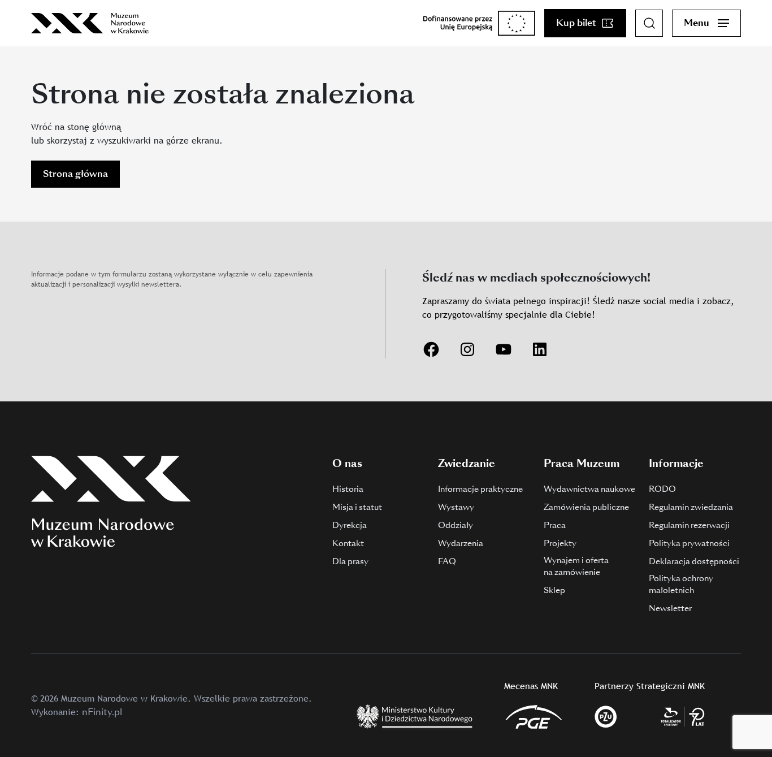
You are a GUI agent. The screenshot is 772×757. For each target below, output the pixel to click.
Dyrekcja (349, 525)
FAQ (447, 561)
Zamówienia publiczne (586, 507)
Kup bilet (576, 22)
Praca (555, 525)
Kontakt (348, 543)
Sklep (554, 590)
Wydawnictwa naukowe (589, 489)
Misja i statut (357, 507)
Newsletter (670, 608)
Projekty (560, 543)
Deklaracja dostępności (694, 561)
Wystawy (456, 507)
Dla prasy (350, 561)
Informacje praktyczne (480, 489)
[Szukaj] (649, 23)
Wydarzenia (460, 543)
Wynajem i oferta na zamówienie (576, 566)
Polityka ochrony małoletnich (681, 584)
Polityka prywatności (689, 543)
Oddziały (455, 525)
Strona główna (75, 173)
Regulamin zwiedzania (691, 507)
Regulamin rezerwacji (689, 525)
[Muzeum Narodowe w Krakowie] (90, 23)
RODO (662, 489)
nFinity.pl (102, 712)
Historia (347, 489)
